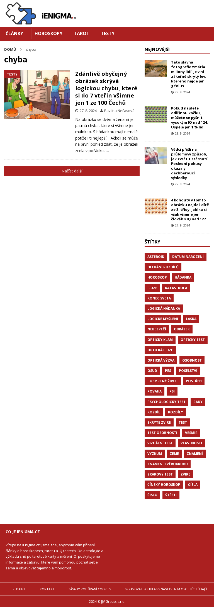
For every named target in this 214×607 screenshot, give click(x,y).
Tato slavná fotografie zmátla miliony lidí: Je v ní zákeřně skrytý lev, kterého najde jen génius (188, 74)
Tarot (81, 33)
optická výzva (160, 360)
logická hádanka (163, 308)
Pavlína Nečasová (119, 110)
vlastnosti (191, 443)
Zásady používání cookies (89, 589)
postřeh (194, 381)
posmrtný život (162, 381)
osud (152, 370)
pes (168, 370)
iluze (152, 288)
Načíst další (72, 171)
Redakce (19, 589)
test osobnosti (162, 432)
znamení (195, 453)
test (183, 422)
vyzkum (154, 453)
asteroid (155, 256)
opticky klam (160, 339)
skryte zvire (159, 422)
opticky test (193, 339)
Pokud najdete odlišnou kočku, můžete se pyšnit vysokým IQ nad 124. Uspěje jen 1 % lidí (189, 118)
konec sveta (159, 298)
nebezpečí (156, 329)
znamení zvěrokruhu (167, 464)
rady (198, 401)
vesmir (191, 432)
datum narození (188, 256)
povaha (154, 391)
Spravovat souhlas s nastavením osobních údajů (166, 589)
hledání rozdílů (163, 267)
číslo (152, 495)
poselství (188, 370)
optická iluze (160, 350)
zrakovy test (160, 474)
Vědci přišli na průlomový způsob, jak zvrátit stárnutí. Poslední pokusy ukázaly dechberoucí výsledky (189, 163)
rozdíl (153, 412)
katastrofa (176, 288)
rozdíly (175, 412)
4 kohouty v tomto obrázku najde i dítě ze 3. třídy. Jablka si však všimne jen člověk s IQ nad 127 (190, 209)
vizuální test (160, 443)
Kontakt (47, 589)
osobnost (192, 360)
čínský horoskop (163, 484)
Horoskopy (48, 33)
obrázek (182, 329)
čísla (193, 484)
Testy (108, 33)
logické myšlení (162, 318)
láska (191, 318)
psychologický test (166, 401)
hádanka (183, 277)
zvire (185, 474)
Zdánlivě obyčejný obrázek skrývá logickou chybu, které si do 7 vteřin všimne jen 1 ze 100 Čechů (106, 88)
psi (172, 391)
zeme (174, 453)
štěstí (171, 495)
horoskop (157, 277)
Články (14, 33)
